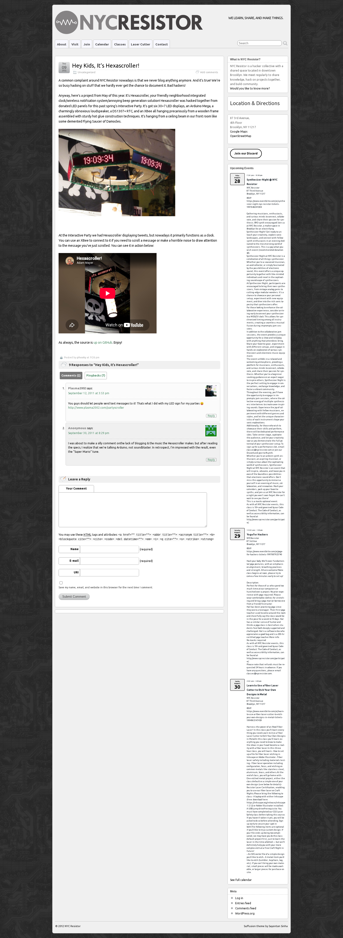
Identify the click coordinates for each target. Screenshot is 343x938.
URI (76, 572)
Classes (120, 44)
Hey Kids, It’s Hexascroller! (105, 65)
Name (74, 549)
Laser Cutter (140, 44)
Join (87, 44)
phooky (81, 357)
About (61, 44)
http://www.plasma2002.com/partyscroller (96, 407)
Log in (239, 898)
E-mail (74, 560)
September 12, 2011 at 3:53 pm (88, 393)
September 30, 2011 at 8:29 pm (88, 433)
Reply (211, 415)
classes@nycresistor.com (259, 450)
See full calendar (241, 879)
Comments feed (245, 908)
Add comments (209, 72)
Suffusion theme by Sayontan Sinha (266, 926)
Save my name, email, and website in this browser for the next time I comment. (106, 587)
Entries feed (243, 903)
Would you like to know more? (250, 88)
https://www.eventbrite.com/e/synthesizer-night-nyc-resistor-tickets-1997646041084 (266, 204)
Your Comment (76, 488)
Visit (74, 44)
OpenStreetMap (240, 135)
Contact (161, 44)
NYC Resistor (72, 926)
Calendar (102, 44)
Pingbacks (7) (95, 375)
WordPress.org (245, 913)
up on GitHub (103, 342)
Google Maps (238, 131)
